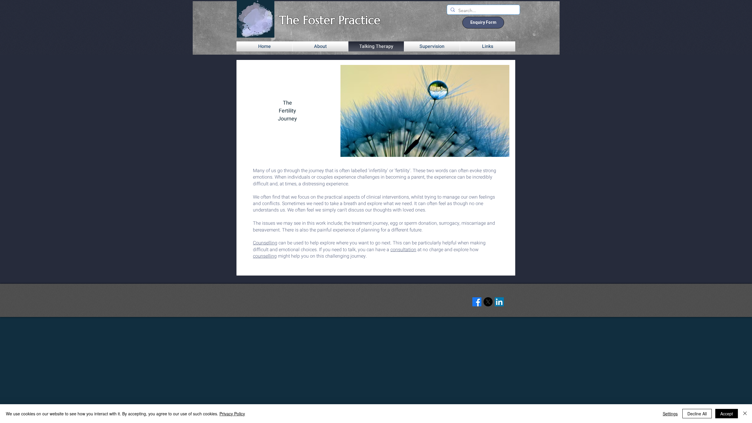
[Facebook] (476, 301)
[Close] (744, 413)
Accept (726, 414)
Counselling (265, 242)
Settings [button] (670, 414)
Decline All (697, 414)
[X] (488, 301)
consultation (403, 249)
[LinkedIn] (499, 301)
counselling (265, 256)
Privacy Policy (232, 414)
